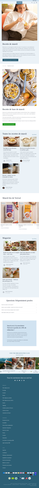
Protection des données (7, 465)
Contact (4, 467)
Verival (14, 483)
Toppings (4, 405)
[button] (2, 2)
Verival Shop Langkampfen (8, 425)
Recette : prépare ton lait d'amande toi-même (9, 176)
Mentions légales (34, 484)
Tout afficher (34, 134)
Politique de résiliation (33, 485)
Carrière (4, 435)
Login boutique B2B (6, 442)
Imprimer (4, 450)
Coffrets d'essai (6, 410)
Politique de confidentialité (7, 484)
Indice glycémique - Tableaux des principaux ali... (10, 280)
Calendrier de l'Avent (7, 412)
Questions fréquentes (7, 427)
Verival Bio (4, 65)
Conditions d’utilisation (15, 484)
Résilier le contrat (6, 462)
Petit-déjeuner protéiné (7, 397)
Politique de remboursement (32, 483)
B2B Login (34, 0)
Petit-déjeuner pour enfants (8, 400)
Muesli (4, 395)
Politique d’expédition (23, 484)
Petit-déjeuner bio (6, 387)
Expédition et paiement (7, 457)
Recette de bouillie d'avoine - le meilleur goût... (27, 149)
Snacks (4, 402)
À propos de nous (6, 420)
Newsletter (5, 437)
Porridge (4, 390)
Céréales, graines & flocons (8, 407)
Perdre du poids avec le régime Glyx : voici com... (11, 253)
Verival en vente (6, 430)
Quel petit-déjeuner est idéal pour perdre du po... (27, 253)
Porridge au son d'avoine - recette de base (10, 149)
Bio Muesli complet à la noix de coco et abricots (26, 225)
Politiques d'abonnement (7, 455)
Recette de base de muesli (9, 124)
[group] (6, 363)
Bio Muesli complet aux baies (6, 224)
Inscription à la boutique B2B (8, 440)
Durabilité (4, 422)
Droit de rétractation (7, 460)
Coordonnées (29, 484)
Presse (4, 432)
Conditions (5, 452)
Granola (4, 392)
